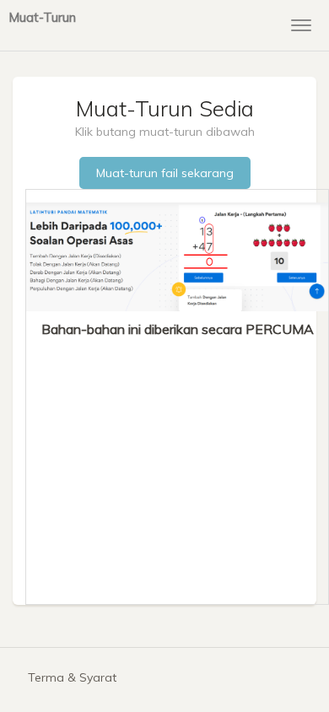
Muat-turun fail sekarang (165, 173)
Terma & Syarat (72, 677)
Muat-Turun (42, 16)
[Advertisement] (177, 465)
